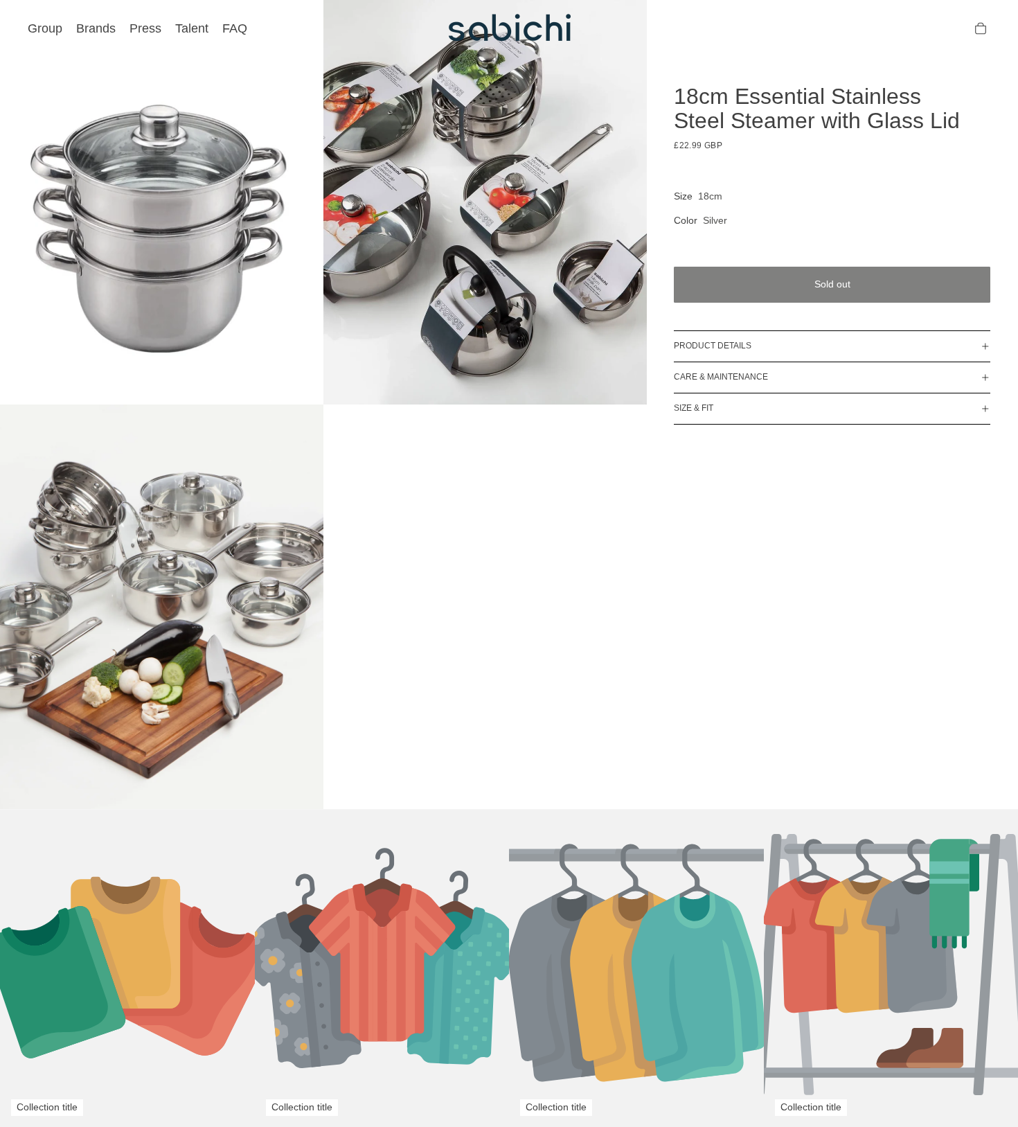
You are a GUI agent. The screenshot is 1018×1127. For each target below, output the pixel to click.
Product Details (712, 345)
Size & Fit (693, 408)
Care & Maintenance (721, 377)
